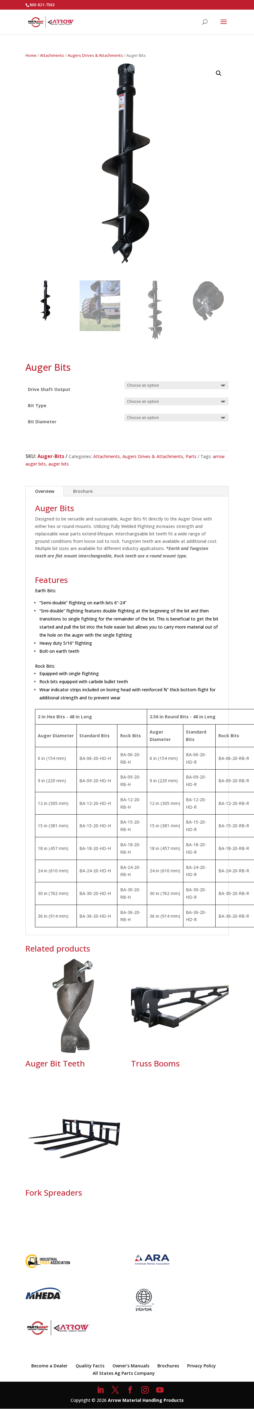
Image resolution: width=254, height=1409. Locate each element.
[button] (218, 73)
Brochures (168, 1366)
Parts (191, 456)
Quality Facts (90, 1366)
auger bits (58, 464)
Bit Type (37, 405)
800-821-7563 (42, 4)
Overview (44, 491)
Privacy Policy (201, 1366)
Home (31, 55)
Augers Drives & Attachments (95, 55)
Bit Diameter (42, 422)
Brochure (83, 491)
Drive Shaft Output (49, 389)
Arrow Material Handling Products (146, 1400)
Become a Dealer (49, 1366)
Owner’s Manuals (130, 1366)
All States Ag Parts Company (124, 1373)
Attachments (52, 55)
